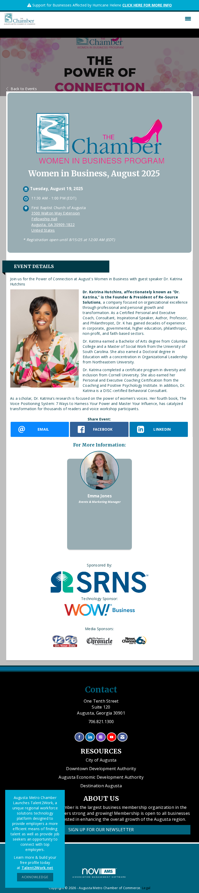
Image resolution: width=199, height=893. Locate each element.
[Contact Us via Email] (122, 737)
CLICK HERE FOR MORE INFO (147, 5)
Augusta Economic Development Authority (101, 777)
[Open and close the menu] (114, 19)
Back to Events (24, 88)
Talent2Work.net (37, 867)
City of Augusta (101, 760)
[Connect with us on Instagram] (100, 737)
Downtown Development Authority (101, 768)
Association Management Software (99, 877)
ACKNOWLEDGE (35, 877)
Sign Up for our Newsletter (101, 829)
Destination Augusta (101, 786)
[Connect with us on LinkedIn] (90, 737)
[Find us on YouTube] (111, 737)
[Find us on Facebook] (79, 737)
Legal (146, 888)
